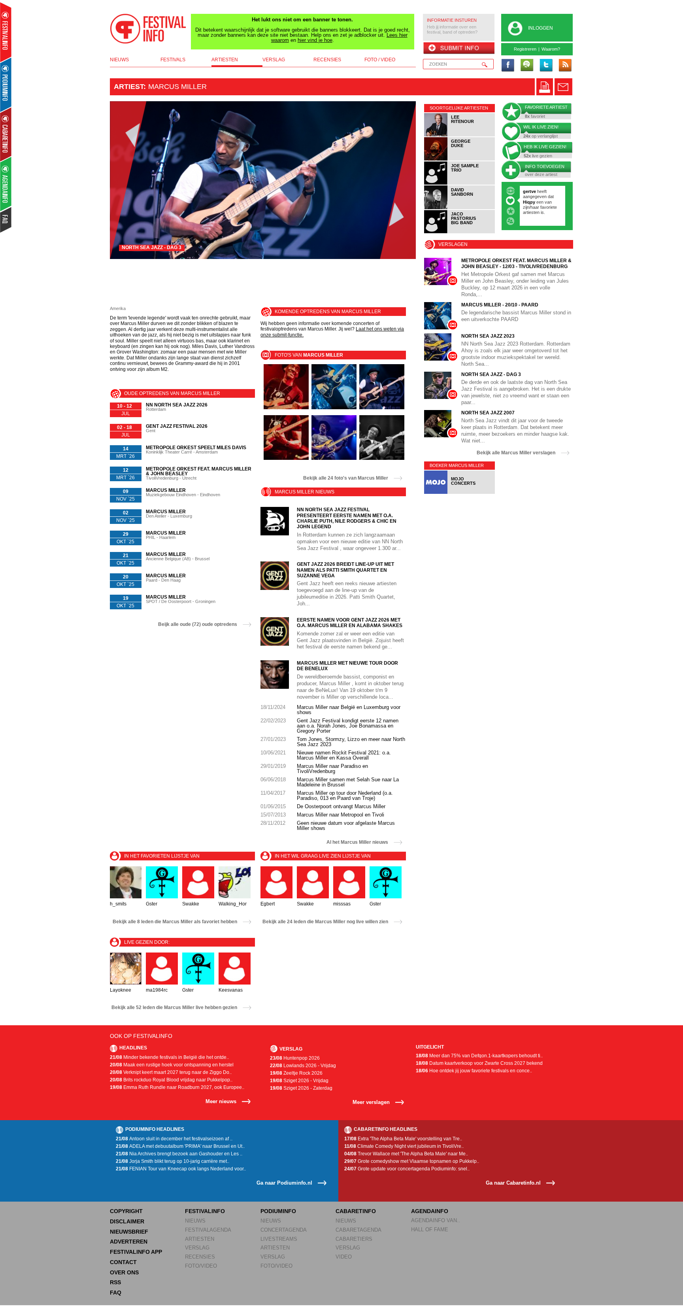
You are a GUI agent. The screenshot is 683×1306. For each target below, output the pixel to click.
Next (397, 180)
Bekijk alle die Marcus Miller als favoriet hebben (175, 921)
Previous (128, 180)
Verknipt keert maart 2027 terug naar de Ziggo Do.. (171, 1072)
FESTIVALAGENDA (208, 1230)
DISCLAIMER (127, 1221)
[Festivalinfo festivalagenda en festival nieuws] (5, 32)
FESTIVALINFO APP (136, 1252)
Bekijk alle (345, 478)
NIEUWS (195, 1221)
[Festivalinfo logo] (148, 29)
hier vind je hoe (315, 40)
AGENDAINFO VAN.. (435, 1220)
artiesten (224, 59)
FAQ (115, 1292)
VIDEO (344, 1257)
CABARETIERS (354, 1239)
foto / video (379, 59)
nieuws (119, 59)
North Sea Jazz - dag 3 (151, 247)
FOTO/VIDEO (201, 1266)
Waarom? (550, 49)
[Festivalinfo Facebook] (508, 65)
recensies (327, 59)
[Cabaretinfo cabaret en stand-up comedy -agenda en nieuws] (5, 134)
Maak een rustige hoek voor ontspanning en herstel (172, 1064)
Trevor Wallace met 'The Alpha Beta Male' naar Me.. (406, 1153)
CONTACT (123, 1262)
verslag (273, 59)
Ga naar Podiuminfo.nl (284, 1183)
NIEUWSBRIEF (129, 1232)
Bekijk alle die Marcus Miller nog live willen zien (325, 921)
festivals (172, 59)
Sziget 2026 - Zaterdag (301, 1088)
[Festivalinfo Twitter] (546, 65)
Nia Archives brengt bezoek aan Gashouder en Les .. (179, 1153)
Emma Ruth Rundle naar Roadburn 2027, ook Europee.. (177, 1087)
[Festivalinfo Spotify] (527, 65)
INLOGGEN (540, 28)
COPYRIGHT (126, 1211)
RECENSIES (200, 1257)
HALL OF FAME (429, 1229)
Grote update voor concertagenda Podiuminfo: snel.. (407, 1168)
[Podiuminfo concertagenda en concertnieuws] (6, 84)
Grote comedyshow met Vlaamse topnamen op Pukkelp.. (411, 1161)
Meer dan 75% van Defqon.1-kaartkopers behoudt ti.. (479, 1055)
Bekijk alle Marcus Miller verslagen (516, 452)
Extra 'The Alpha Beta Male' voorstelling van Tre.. (403, 1138)
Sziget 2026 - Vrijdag (299, 1080)
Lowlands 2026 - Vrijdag (303, 1065)
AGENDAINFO (429, 1211)
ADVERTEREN (128, 1241)
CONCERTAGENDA (283, 1230)
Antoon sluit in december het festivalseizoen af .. (174, 1138)
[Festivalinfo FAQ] (6, 219)
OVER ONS (124, 1272)
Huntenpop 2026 (295, 1058)
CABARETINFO (356, 1211)
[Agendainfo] (6, 184)
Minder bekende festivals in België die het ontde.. (169, 1057)
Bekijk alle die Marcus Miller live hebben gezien (174, 1007)
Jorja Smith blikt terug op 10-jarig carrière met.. (172, 1161)
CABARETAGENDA (358, 1230)
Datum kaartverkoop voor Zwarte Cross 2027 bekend (479, 1063)
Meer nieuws (221, 1101)
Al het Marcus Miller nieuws (357, 842)
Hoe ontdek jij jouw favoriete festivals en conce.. (474, 1070)
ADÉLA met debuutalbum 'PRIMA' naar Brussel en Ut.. (180, 1146)
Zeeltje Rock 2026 (296, 1073)
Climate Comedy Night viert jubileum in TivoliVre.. (404, 1146)
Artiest (128, 87)
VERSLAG (197, 1248)
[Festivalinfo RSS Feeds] (565, 65)
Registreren (525, 49)
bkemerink (534, 191)
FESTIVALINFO (205, 1211)
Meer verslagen (371, 1102)
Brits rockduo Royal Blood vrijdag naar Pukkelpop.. (171, 1079)
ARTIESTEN (199, 1239)
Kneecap (532, 217)
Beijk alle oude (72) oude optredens (197, 624)
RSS (115, 1282)
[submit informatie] (458, 48)
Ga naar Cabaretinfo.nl (513, 1183)
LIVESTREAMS (278, 1239)
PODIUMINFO (278, 1211)
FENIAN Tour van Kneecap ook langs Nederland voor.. (181, 1168)
